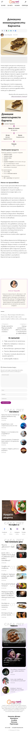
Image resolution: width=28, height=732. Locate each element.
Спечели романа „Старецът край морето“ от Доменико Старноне (10, 441)
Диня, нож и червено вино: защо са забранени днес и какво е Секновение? (8, 556)
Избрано (14, 626)
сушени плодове (5, 319)
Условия (14, 720)
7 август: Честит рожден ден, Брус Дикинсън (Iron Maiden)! (13, 660)
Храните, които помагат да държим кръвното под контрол (10, 416)
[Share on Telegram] (13, 31)
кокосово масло (20, 314)
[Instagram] (17, 531)
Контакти (14, 718)
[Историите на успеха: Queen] (22, 615)
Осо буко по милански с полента (5, 605)
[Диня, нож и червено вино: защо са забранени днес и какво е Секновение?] (22, 555)
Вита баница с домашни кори (14, 348)
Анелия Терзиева (8, 34)
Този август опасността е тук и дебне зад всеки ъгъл (17, 671)
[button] (2, 1)
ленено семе (4, 316)
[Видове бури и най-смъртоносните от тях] (23, 426)
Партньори (14, 724)
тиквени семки (14, 319)
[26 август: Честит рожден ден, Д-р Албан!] (5, 690)
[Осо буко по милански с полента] (22, 605)
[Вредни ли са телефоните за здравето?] (23, 434)
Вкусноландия (11, 314)
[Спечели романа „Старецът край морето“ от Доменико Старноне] (23, 442)
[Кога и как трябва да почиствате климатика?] (5, 681)
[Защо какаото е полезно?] (14, 637)
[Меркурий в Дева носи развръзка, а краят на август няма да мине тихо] (22, 594)
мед (9, 316)
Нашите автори (14, 716)
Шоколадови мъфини (11, 359)
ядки (25, 319)
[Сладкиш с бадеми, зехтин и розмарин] (23, 451)
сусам (19, 316)
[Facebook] (4, 531)
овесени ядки (14, 316)
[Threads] (24, 531)
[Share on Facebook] (4, 31)
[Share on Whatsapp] (9, 31)
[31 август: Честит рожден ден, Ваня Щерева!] (22, 576)
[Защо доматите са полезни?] (22, 586)
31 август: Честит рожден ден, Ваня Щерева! (8, 576)
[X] (11, 531)
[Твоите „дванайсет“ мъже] (22, 547)
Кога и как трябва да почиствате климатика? (18, 680)
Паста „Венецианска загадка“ (14, 351)
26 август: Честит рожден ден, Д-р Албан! (17, 689)
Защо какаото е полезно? (12, 642)
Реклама (14, 722)
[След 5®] (14, 2)
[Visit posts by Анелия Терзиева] (2, 34)
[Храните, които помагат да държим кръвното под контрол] (23, 417)
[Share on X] (7, 31)
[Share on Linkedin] (11, 31)
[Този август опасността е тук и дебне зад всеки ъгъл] (5, 672)
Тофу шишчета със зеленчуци (14, 341)
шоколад (21, 319)
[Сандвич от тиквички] (22, 568)
